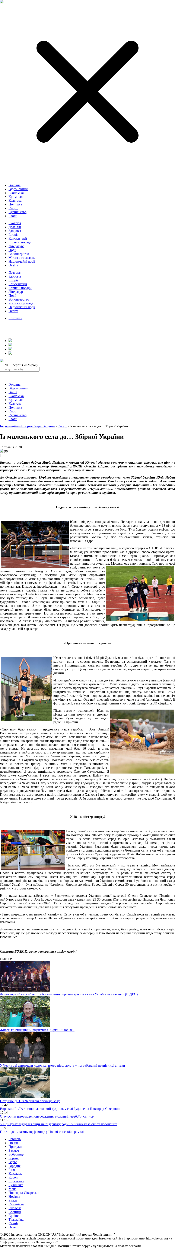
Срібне (14, 1216)
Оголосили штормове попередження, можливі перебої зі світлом (47, 1116)
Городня (14, 1166)
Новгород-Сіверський (25, 1192)
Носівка (14, 1196)
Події (12, 250)
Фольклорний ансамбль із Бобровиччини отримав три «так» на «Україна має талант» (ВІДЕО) (69, 994)
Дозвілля (15, 227)
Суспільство (17, 212)
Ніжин (13, 1143)
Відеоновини (18, 189)
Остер (13, 1227)
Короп (13, 1177)
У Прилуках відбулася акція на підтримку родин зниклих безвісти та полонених (58, 1124)
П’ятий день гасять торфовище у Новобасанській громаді (42, 1132)
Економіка (16, 193)
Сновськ (15, 1208)
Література (16, 246)
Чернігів (15, 1139)
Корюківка (16, 1181)
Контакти (15, 318)
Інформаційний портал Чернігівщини (27, 426)
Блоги (13, 216)
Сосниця (15, 1212)
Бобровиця (16, 1154)
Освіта (13, 265)
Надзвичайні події (22, 261)
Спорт (13, 208)
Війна (13, 392)
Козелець (15, 1173)
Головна (14, 185)
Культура (15, 200)
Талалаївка (16, 1219)
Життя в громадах (22, 257)
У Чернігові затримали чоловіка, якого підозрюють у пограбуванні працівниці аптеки (62, 1065)
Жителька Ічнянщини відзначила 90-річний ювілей (37, 1030)
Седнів (14, 1223)
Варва (13, 1162)
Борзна (14, 1158)
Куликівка (16, 1185)
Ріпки (13, 1200)
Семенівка (16, 1204)
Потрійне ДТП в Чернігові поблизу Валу (30, 1101)
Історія (13, 234)
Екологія (15, 223)
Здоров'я (15, 231)
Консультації (18, 238)
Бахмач (14, 1150)
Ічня (12, 1169)
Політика (15, 204)
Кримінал (16, 196)
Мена (12, 1189)
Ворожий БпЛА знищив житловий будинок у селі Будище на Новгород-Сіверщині (60, 1109)
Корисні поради (20, 242)
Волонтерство (19, 254)
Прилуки (15, 1146)
